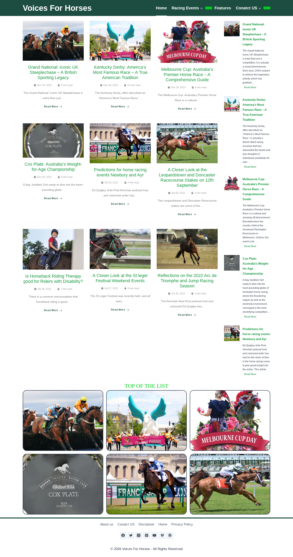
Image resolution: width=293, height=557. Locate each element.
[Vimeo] (162, 535)
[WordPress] (169, 535)
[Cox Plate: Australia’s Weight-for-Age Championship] (63, 484)
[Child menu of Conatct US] (267, 8)
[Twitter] (131, 535)
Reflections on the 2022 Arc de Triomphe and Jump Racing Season (187, 280)
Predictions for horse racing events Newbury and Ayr (120, 172)
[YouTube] (154, 535)
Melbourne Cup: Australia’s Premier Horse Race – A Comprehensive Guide (187, 74)
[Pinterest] (146, 535)
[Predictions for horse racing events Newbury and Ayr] (146, 484)
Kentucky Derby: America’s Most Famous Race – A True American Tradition (120, 72)
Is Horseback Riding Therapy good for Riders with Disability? (53, 279)
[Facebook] (123, 535)
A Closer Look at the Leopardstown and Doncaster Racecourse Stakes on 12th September (187, 177)
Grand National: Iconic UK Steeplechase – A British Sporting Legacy (53, 72)
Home (161, 8)
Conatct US (126, 524)
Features (222, 8)
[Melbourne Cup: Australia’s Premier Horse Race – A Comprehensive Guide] (230, 420)
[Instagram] (138, 535)
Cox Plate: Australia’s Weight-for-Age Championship (53, 167)
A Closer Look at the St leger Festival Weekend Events (120, 278)
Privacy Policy (182, 524)
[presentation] (232, 28)
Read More (51, 106)
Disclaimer (146, 524)
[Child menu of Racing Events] (208, 8)
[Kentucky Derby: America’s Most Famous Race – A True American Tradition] (146, 420)
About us (106, 524)
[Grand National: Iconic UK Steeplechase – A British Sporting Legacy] (63, 420)
